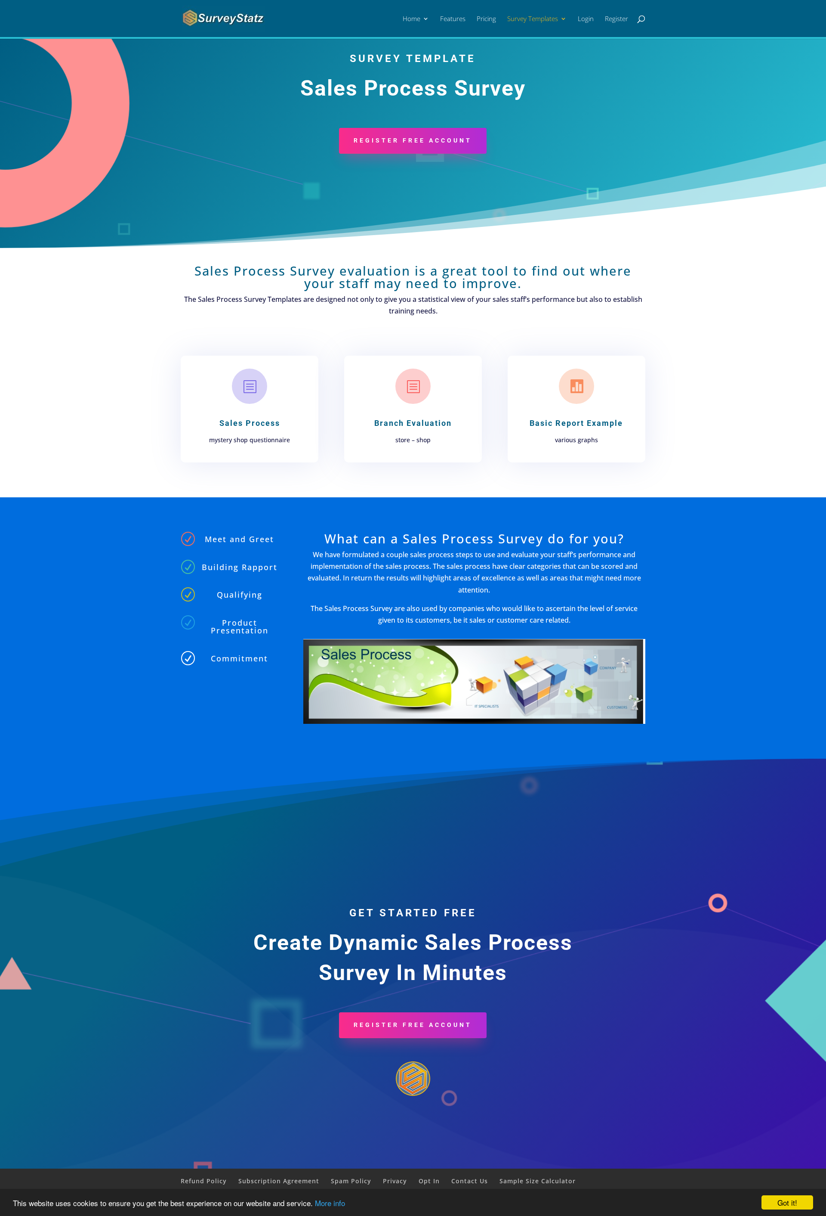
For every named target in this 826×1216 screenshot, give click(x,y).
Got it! (787, 1202)
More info (330, 1202)
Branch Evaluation (413, 423)
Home (411, 19)
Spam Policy (351, 1181)
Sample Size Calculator (537, 1181)
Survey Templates (532, 19)
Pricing (486, 19)
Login (586, 19)
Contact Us (469, 1181)
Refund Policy (204, 1181)
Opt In (429, 1181)
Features (452, 19)
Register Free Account (413, 140)
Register (616, 19)
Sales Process (249, 423)
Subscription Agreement (278, 1181)
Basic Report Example (576, 423)
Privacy (395, 1181)
